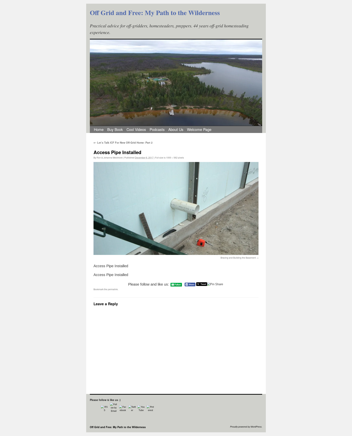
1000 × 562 (171, 157)
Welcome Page (199, 129)
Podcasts (157, 129)
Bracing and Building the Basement (238, 257)
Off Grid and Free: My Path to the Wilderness (155, 12)
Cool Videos (136, 129)
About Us (175, 129)
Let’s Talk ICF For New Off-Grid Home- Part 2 (123, 142)
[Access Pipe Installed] (176, 208)
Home (99, 129)
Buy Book (115, 129)
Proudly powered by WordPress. (246, 427)
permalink (113, 289)
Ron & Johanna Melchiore (110, 157)
